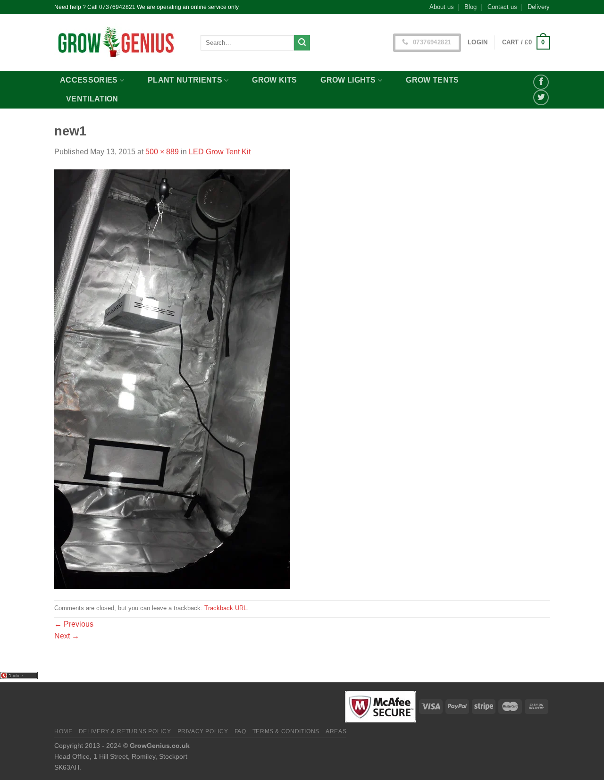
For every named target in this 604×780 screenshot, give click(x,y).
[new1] (172, 379)
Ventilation (92, 99)
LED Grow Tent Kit (220, 152)
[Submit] (302, 43)
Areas (336, 731)
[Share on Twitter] (541, 97)
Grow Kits (274, 80)
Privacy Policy (202, 731)
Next (66, 636)
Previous (73, 624)
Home (63, 731)
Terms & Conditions (285, 731)
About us (441, 6)
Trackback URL (225, 608)
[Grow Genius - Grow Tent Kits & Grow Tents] (120, 42)
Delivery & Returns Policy (125, 731)
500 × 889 (162, 152)
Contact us (502, 6)
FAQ (240, 731)
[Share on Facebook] (541, 82)
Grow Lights (348, 80)
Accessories (89, 80)
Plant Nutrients (185, 80)
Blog (470, 6)
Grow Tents (432, 80)
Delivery (539, 6)
